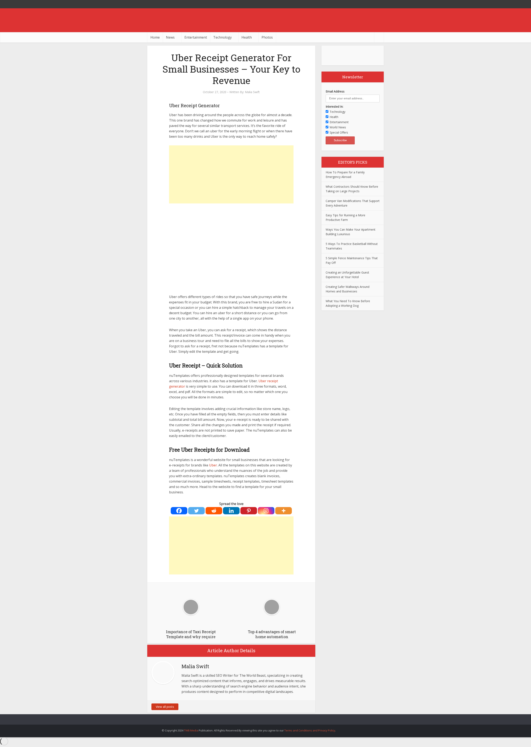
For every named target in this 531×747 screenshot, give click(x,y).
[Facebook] (179, 510)
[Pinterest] (248, 510)
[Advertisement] (231, 174)
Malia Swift (252, 92)
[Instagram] (266, 510)
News (170, 37)
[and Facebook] (371, 4)
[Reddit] (214, 510)
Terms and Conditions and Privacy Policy (309, 730)
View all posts (165, 707)
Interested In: (334, 106)
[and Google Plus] (379, 4)
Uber (213, 465)
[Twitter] (196, 510)
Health (246, 37)
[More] (283, 510)
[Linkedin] (231, 510)
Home (155, 37)
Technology (222, 37)
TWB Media (191, 730)
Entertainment (195, 37)
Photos (267, 37)
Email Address (335, 91)
